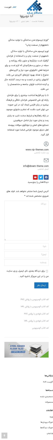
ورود (51, 416)
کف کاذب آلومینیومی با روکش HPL (35, 306)
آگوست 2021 (48, 382)
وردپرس (50, 433)
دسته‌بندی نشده (46, 396)
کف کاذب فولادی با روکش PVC (36, 313)
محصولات (49, 402)
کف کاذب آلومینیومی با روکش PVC (35, 299)
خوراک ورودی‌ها (47, 422)
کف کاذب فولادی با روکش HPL (36, 321)
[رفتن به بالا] (4, 436)
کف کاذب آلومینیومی (40, 328)
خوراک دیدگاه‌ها (46, 427)
